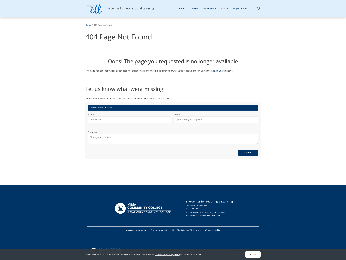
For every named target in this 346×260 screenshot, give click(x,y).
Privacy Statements (159, 230)
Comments (93, 132)
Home (88, 25)
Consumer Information (136, 230)
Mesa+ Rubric (209, 8)
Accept (252, 254)
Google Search (218, 70)
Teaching (193, 8)
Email (177, 114)
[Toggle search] (259, 8)
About (181, 8)
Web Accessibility (212, 230)
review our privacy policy (167, 254)
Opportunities (240, 8)
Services (225, 8)
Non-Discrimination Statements (186, 230)
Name (91, 114)
